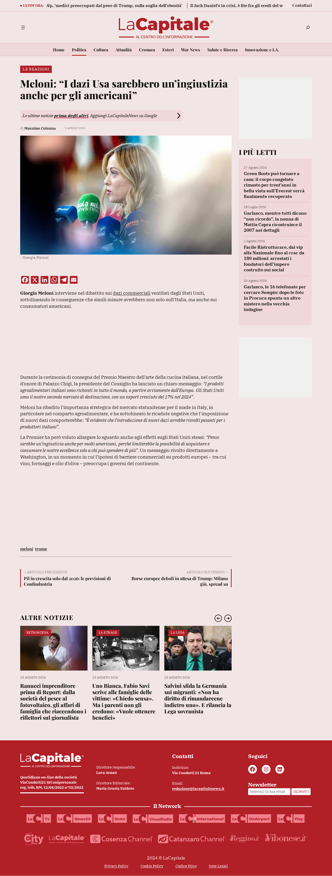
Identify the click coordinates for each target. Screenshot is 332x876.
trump (41, 548)
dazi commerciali (131, 293)
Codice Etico (186, 866)
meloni (26, 548)
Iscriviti (301, 792)
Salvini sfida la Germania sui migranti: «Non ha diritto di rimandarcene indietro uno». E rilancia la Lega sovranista (197, 698)
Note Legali (218, 866)
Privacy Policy (116, 866)
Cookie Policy (151, 866)
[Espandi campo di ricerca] (308, 27)
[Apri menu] (23, 27)
